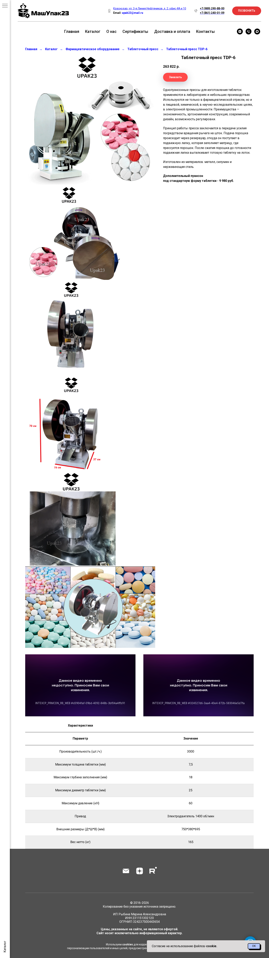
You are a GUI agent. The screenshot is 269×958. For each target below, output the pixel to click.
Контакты (205, 31)
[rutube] (153, 870)
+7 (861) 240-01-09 (212, 12)
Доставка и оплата (172, 31)
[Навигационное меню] (5, 6)
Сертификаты (135, 31)
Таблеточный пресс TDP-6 (186, 49)
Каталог (92, 31)
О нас (111, 31)
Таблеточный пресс (142, 49)
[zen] (240, 31)
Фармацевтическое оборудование (93, 49)
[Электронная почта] (126, 870)
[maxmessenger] (257, 31)
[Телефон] (248, 31)
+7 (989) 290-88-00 (212, 8)
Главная (71, 31)
